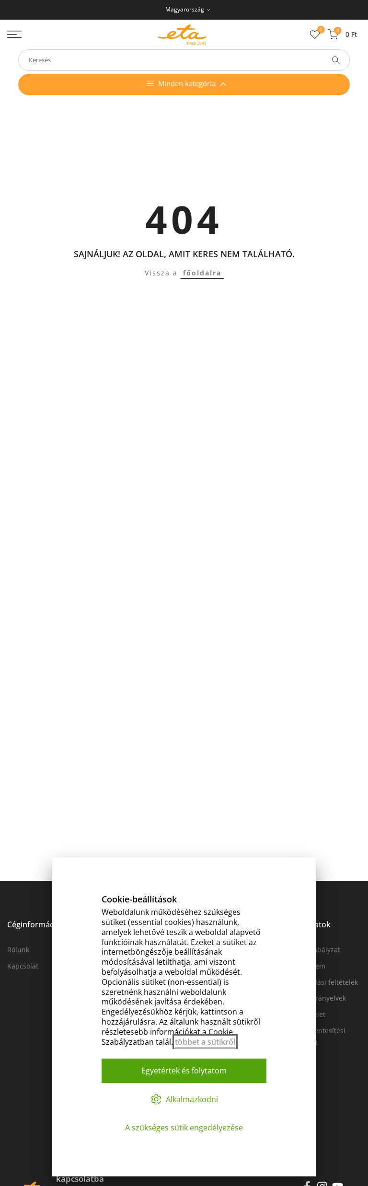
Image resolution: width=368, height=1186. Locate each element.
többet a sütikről (205, 1042)
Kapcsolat (22, 965)
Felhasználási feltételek (320, 982)
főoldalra (202, 272)
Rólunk (18, 949)
